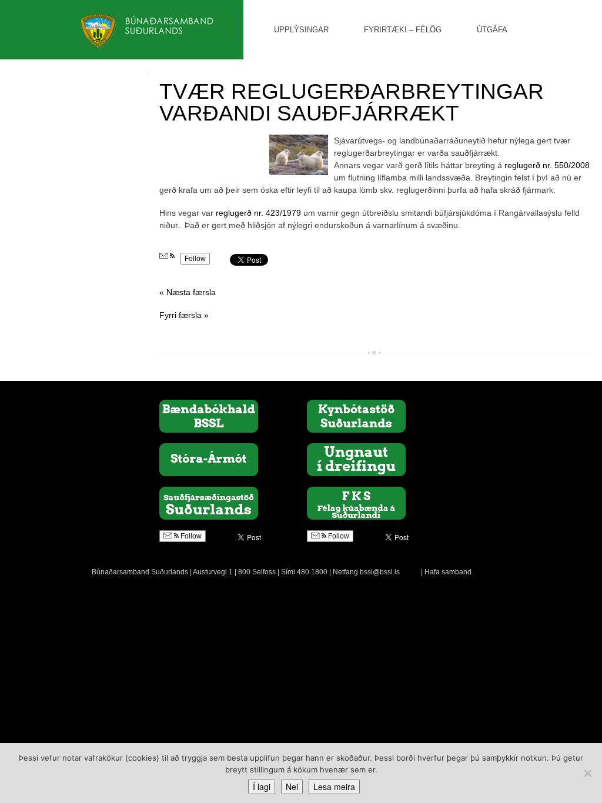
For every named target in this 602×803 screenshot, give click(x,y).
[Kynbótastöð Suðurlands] (356, 415)
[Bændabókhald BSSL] (208, 415)
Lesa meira (334, 786)
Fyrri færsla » (184, 315)
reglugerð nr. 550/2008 (546, 165)
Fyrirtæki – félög (403, 29)
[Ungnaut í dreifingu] (356, 459)
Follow (195, 259)
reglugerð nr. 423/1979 (258, 213)
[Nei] (587, 773)
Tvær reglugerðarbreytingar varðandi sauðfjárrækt (351, 102)
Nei (292, 786)
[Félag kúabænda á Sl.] (356, 502)
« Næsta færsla (187, 292)
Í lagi (261, 786)
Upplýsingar (301, 29)
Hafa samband (447, 572)
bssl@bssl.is (380, 572)
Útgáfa (492, 29)
